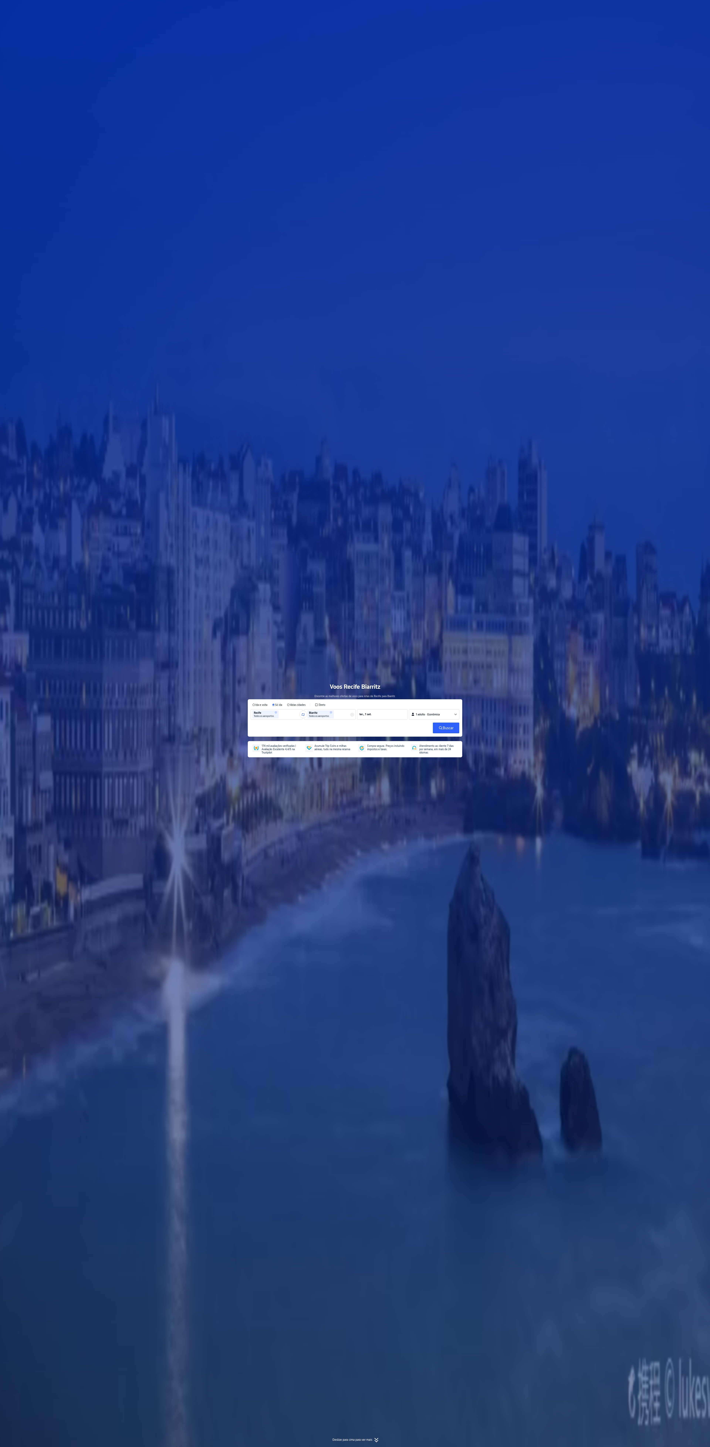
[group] (276, 714)
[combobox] (281, 714)
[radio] (260, 705)
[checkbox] (320, 705)
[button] (503, 6)
